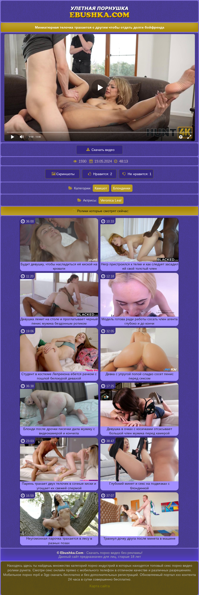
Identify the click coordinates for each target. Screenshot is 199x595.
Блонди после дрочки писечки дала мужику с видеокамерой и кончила (59, 431)
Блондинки (121, 188)
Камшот (101, 188)
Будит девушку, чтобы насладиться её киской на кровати (59, 266)
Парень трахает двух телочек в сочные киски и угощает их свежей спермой (59, 486)
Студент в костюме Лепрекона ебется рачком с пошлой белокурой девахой (59, 376)
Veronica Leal (110, 200)
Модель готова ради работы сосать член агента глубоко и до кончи (139, 321)
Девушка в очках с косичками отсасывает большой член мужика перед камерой (139, 431)
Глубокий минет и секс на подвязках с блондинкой (139, 486)
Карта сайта (100, 586)
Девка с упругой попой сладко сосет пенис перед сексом (140, 376)
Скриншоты (65, 174)
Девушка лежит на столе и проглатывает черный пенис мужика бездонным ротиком (59, 321)
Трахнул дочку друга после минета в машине (139, 538)
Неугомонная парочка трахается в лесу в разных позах (59, 540)
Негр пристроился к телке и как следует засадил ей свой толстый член (139, 266)
